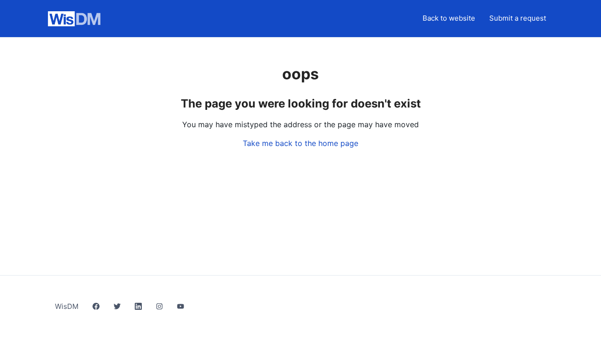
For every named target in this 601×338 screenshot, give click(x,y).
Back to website (449, 18)
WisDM (66, 306)
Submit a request (517, 18)
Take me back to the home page (300, 143)
